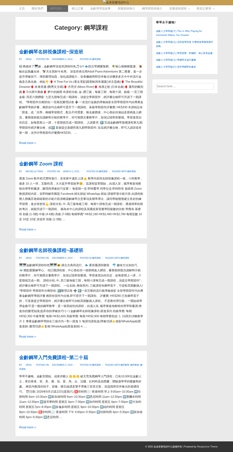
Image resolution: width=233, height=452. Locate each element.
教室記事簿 (204, 8)
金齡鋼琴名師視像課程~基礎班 (51, 250)
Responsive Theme (207, 446)
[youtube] (26, 447)
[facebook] (18, 447)
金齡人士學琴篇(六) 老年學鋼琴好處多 (176, 66)
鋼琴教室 (134, 365)
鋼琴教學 (125, 365)
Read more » (27, 142)
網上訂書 (77, 8)
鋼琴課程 (56, 8)
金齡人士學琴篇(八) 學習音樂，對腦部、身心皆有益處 (184, 53)
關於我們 (37, 8)
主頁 (22, 8)
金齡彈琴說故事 (100, 8)
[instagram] (34, 447)
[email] (42, 447)
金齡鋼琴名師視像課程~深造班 (51, 51)
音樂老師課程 (178, 8)
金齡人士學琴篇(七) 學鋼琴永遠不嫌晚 (176, 59)
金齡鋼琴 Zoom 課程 (41, 164)
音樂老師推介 (126, 8)
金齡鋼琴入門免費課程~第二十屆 (53, 357)
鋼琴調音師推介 (152, 8)
